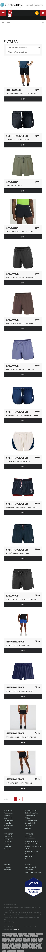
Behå (19, 934)
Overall (4, 941)
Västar (4, 950)
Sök (42, 22)
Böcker (25, 934)
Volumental (29, 825)
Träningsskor (8, 839)
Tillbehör (7, 849)
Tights (33, 946)
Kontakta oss (8, 813)
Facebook (7, 867)
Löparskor (34, 939)
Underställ (24, 948)
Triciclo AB (16, 929)
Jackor (21, 936)
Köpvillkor (7, 815)
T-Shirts (18, 948)
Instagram (7, 870)
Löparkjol (19, 939)
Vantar (40, 948)
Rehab (40, 941)
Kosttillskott (6, 939)
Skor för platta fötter (31, 851)
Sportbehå (25, 943)
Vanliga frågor (8, 825)
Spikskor (18, 943)
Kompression (34, 936)
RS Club (27, 818)
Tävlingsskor (8, 841)
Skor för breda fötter (32, 841)
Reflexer (34, 941)
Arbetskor (5, 934)
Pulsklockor (26, 941)
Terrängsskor (26, 946)
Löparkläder (8, 836)
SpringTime (29, 870)
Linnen (13, 939)
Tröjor (12, 948)
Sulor (10, 946)
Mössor (40, 939)
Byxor (33, 934)
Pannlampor (18, 941)
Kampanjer (28, 856)
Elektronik (7, 846)
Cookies (6, 828)
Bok (29, 934)
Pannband (11, 941)
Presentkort (8, 823)
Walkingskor (33, 948)
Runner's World (30, 867)
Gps (3, 936)
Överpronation (30, 854)
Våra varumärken (31, 820)
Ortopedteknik (30, 815)
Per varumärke (30, 839)
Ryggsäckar (5, 943)
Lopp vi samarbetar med (33, 872)
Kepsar (26, 936)
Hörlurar (15, 936)
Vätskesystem (11, 950)
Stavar (39, 943)
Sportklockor (32, 943)
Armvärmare (13, 934)
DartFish (28, 828)
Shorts (12, 943)
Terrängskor (8, 844)
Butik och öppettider (32, 813)
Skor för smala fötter (32, 844)
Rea (26, 859)
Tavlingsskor (17, 946)
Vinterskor (20, 950)
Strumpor (5, 946)
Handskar (9, 936)
